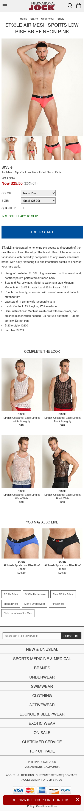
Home (23, 18)
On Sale (42, 732)
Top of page (42, 751)
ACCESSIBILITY (31, 779)
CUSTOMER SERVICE (49, 775)
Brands (42, 667)
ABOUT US (12, 775)
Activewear (42, 704)
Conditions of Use (46, 806)
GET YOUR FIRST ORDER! (45, 799)
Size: (5, 201)
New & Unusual (42, 649)
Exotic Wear (42, 723)
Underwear (42, 677)
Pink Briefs (57, 603)
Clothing (42, 695)
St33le (7, 167)
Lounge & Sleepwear (42, 714)
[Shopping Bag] (78, 5)
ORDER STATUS (52, 779)
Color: (7, 193)
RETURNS (27, 775)
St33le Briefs (11, 594)
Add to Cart (42, 232)
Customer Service (42, 741)
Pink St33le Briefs (63, 594)
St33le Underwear (35, 594)
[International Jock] (42, 3)
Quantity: (9, 208)
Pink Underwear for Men (18, 613)
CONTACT (71, 775)
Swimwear (42, 686)
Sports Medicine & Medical (42, 658)
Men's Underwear (34, 603)
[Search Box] (70, 5)
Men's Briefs (11, 603)
